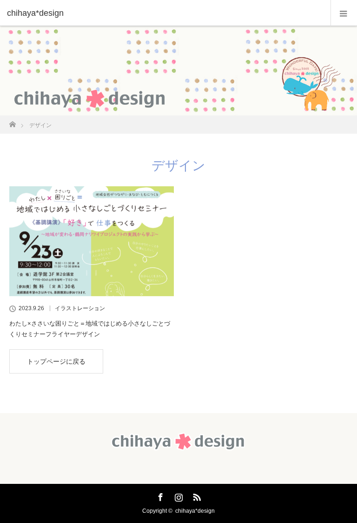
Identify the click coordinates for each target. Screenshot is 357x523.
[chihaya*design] (164, 13)
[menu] (344, 13)
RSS (196, 496)
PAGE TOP (340, 496)
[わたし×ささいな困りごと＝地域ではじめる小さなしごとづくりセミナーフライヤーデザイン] (91, 241)
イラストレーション (80, 308)
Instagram (178, 496)
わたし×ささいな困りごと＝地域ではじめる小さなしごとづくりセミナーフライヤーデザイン (89, 329)
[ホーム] (12, 121)
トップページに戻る (56, 361)
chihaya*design (195, 511)
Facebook (159, 496)
